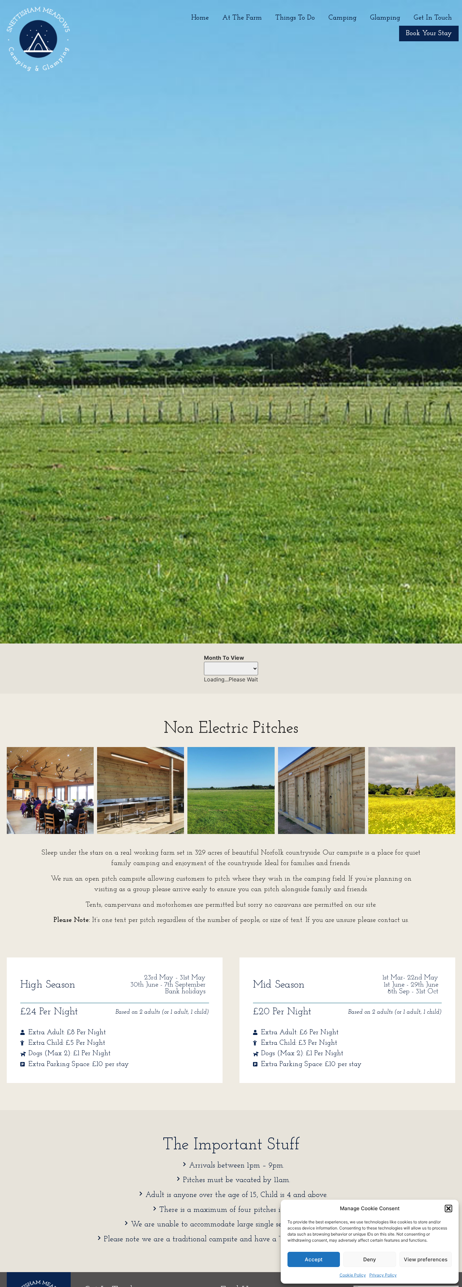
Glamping (385, 17)
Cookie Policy (353, 1275)
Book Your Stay (429, 33)
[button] (448, 1208)
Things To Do (295, 17)
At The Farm (242, 17)
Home (200, 17)
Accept (314, 1259)
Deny (369, 1259)
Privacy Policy (383, 1275)
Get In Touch (433, 17)
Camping (342, 17)
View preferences (425, 1259)
